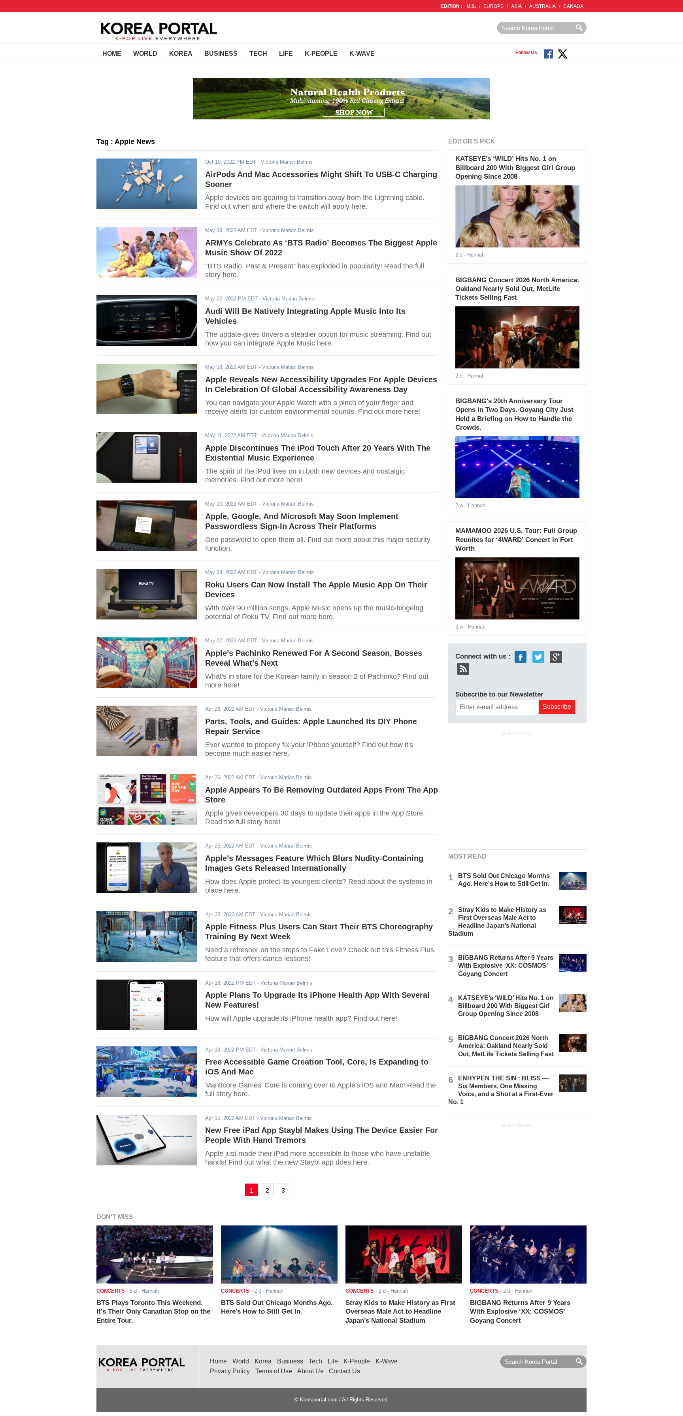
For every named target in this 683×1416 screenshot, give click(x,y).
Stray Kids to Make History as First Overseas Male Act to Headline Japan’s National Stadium (400, 1311)
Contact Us (344, 1371)
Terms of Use (273, 1371)
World (145, 53)
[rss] (463, 668)
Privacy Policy (230, 1371)
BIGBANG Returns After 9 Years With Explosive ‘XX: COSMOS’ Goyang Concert (505, 965)
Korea (180, 53)
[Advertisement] (517, 789)
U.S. (471, 6)
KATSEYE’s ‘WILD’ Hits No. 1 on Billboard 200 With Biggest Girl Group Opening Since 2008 (515, 167)
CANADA (573, 6)
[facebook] (520, 656)
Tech (258, 53)
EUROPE (493, 6)
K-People (321, 53)
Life (286, 53)
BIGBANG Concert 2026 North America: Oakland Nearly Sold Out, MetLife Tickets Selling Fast (517, 289)
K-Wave (362, 53)
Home (111, 53)
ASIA (516, 6)
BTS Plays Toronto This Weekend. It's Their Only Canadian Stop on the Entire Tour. (153, 1311)
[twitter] (538, 656)
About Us (310, 1371)
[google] (556, 656)
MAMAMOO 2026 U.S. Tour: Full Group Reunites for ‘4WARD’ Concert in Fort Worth (516, 539)
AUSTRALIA (542, 6)
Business (221, 53)
